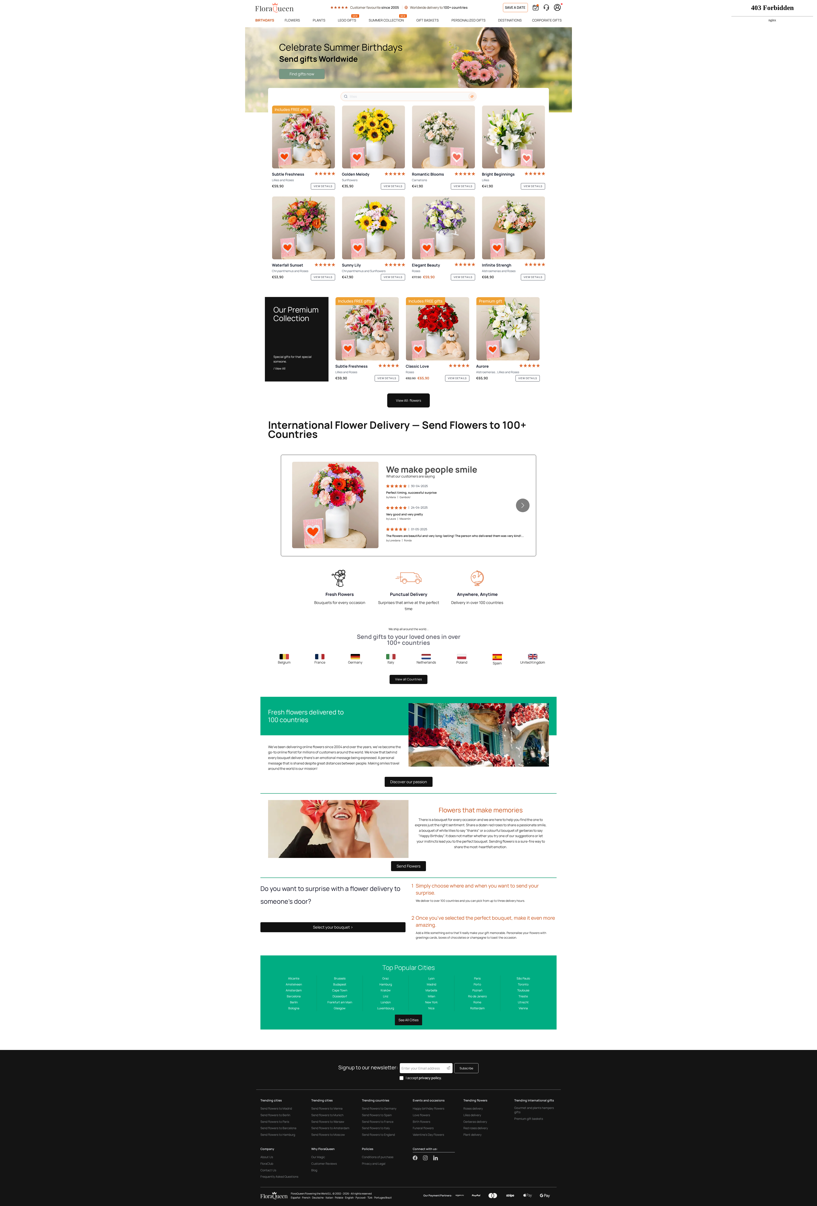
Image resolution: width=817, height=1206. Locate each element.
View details (323, 186)
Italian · (330, 1197)
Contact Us (268, 1170)
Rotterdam (477, 1008)
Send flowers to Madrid (276, 1108)
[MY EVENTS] (535, 7)
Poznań (477, 990)
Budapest (339, 984)
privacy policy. (430, 1078)
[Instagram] (428, 1158)
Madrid (431, 984)
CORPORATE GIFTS (547, 20)
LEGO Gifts (347, 20)
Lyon (431, 978)
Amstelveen (294, 984)
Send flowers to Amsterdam (330, 1128)
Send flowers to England (378, 1135)
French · (306, 1197)
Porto (477, 984)
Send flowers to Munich (327, 1115)
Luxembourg (385, 1008)
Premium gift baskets (528, 1119)
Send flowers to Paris (274, 1122)
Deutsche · (318, 1197)
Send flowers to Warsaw (327, 1122)
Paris (477, 978)
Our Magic (318, 1157)
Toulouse (523, 990)
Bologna (293, 1008)
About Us (266, 1157)
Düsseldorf (340, 996)
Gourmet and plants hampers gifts (534, 1110)
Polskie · (339, 1197)
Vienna (523, 1008)
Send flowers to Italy (376, 1128)
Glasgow (340, 1008)
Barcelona (294, 996)
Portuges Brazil (383, 1197)
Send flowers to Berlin (275, 1115)
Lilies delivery (472, 1115)
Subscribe (466, 1068)
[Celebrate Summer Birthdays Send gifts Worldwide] (408, 69)
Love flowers (421, 1115)
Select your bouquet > (333, 927)
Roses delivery (473, 1108)
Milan (431, 996)
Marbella (431, 990)
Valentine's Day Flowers (428, 1135)
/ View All (279, 368)
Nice (431, 1008)
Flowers (292, 20)
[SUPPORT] (546, 7)
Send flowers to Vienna (327, 1108)
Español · (296, 1197)
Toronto (523, 984)
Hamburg (385, 984)
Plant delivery (472, 1135)
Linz (385, 996)
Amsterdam (294, 990)
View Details (363, 540)
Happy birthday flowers (428, 1108)
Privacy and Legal (373, 1164)
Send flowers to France (377, 1122)
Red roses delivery (475, 1128)
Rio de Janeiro (477, 996)
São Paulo (523, 978)
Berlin (294, 1002)
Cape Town (339, 990)
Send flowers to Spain (377, 1115)
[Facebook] (418, 1158)
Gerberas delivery (475, 1122)
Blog (314, 1170)
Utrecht (523, 1002)
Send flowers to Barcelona (278, 1128)
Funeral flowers (423, 1128)
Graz (385, 978)
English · (350, 1197)
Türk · (370, 1197)
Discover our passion (408, 781)
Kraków (386, 990)
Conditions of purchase (377, 1157)
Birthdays (264, 20)
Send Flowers (408, 866)
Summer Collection (386, 20)
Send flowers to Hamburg (277, 1135)
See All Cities (408, 1020)
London (386, 1002)
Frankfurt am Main (339, 1002)
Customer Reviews (324, 1164)
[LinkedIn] (435, 1158)
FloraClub (266, 1164)
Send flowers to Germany (379, 1108)
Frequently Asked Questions (279, 1176)
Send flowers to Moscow (328, 1135)
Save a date (515, 7)
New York (431, 1002)
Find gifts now (302, 73)
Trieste (523, 996)
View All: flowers (408, 400)
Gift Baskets (427, 20)
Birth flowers (421, 1122)
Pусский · (361, 1197)
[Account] (557, 7)
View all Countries (408, 679)
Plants (319, 20)
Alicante (293, 978)
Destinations (510, 20)
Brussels (340, 978)
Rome (477, 1002)
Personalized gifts (468, 20)
